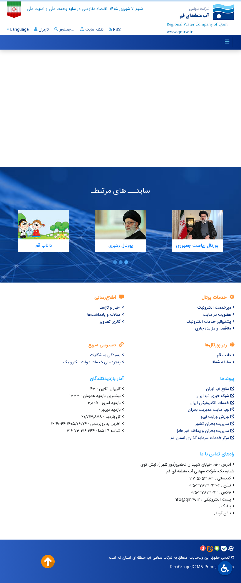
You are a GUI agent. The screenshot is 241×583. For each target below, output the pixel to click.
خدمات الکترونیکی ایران (209, 403)
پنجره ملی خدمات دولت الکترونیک (91, 362)
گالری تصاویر (110, 321)
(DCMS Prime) (203, 566)
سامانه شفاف (220, 362)
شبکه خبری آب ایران (212, 396)
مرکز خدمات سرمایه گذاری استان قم (199, 438)
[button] (126, 262)
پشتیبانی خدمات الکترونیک (209, 321)
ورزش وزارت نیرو (215, 416)
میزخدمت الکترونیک (214, 307)
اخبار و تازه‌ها (110, 307)
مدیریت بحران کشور (212, 423)
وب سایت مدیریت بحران (208, 409)
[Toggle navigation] (227, 42)
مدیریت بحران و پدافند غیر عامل (202, 431)
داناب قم (224, 355)
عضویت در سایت (217, 314)
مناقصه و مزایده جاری (213, 328)
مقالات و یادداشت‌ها (103, 314)
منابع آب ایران (217, 389)
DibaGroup (179, 566)
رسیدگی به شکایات (105, 355)
